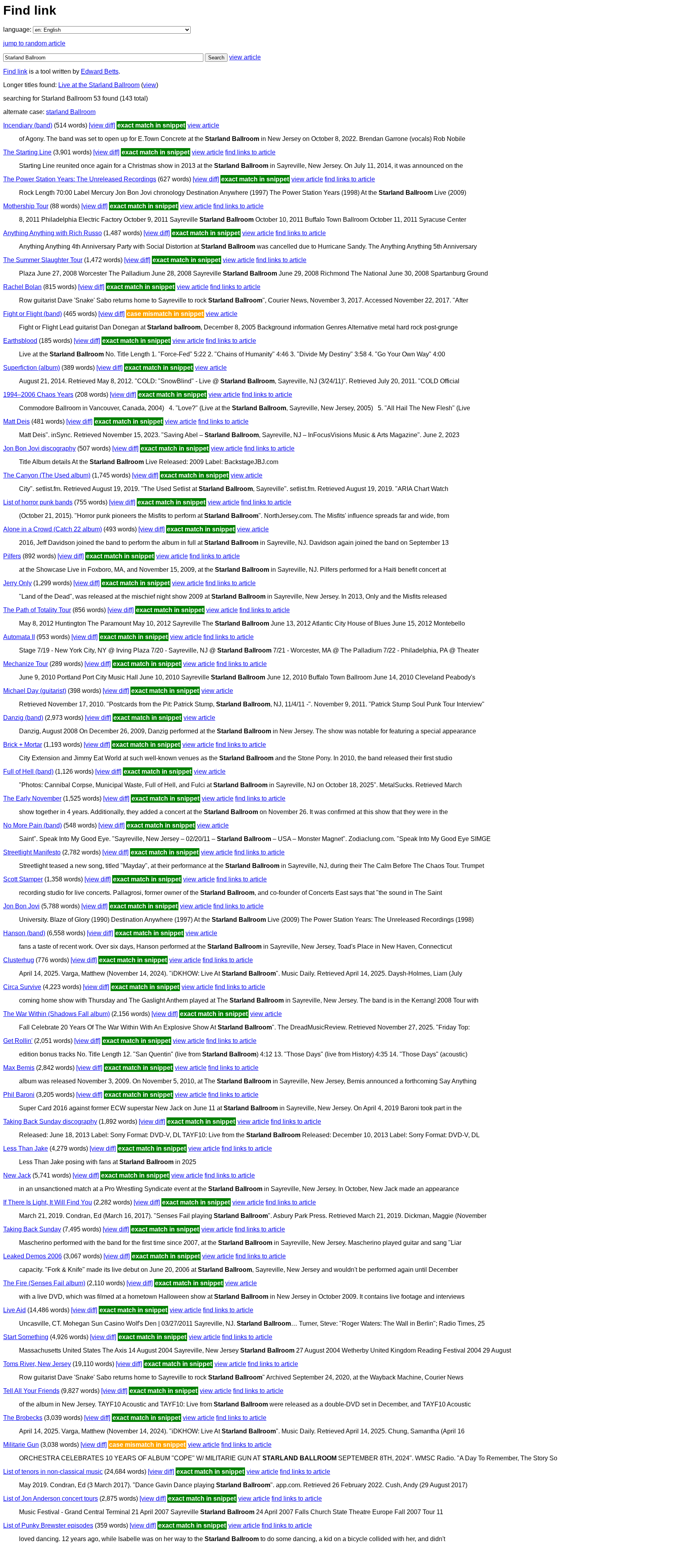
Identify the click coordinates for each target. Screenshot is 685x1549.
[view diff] (102, 125)
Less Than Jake (25, 1148)
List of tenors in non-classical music (53, 1471)
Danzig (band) (23, 717)
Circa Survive (22, 987)
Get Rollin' (18, 1040)
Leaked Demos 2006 (32, 1256)
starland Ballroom (71, 111)
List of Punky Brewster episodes (48, 1525)
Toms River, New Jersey (37, 1364)
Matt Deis (16, 421)
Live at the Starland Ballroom (99, 85)
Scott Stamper (23, 879)
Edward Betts (100, 71)
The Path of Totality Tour (37, 610)
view (149, 85)
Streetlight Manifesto (32, 852)
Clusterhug (18, 960)
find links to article (250, 152)
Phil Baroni (18, 1094)
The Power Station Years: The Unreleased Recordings (79, 179)
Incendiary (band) (27, 125)
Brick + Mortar (22, 744)
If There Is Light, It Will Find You (47, 1202)
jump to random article (34, 43)
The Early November (32, 798)
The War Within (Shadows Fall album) (56, 1013)
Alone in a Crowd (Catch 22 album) (52, 529)
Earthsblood (20, 340)
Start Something (25, 1337)
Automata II (19, 637)
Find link (15, 71)
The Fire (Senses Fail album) (44, 1283)
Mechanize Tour (25, 663)
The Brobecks (22, 1417)
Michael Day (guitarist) (34, 690)
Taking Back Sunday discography (50, 1121)
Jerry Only (17, 583)
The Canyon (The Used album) (46, 475)
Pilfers (12, 556)
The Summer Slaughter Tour (42, 260)
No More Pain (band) (32, 825)
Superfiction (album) (31, 367)
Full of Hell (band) (28, 771)
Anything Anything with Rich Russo (52, 233)
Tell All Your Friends (31, 1390)
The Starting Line (27, 152)
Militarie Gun (21, 1444)
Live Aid (14, 1310)
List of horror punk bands (38, 502)
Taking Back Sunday (32, 1229)
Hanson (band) (24, 933)
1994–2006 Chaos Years (38, 394)
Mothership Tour (25, 206)
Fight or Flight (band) (32, 313)
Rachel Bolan (22, 287)
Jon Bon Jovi (21, 906)
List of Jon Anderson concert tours (50, 1498)
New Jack (17, 1175)
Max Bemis (18, 1067)
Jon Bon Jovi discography (39, 448)
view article (245, 57)
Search (216, 58)
